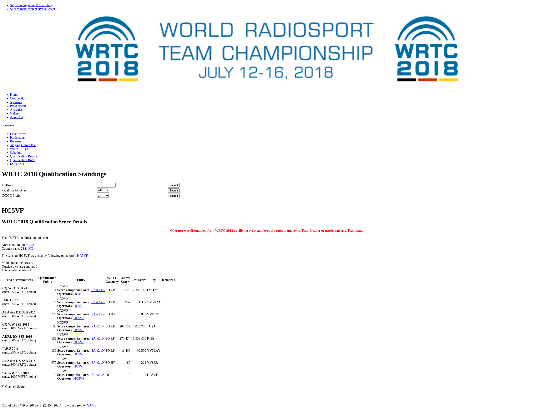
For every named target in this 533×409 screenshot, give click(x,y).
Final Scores (18, 134)
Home (14, 94)
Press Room (18, 106)
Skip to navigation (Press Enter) (31, 5)
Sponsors (16, 102)
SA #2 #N (98, 290)
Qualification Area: (14, 190)
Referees (15, 141)
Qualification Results (23, 156)
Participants (17, 137)
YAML (92, 405)
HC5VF (82, 255)
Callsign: (8, 185)
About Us (16, 117)
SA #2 (30, 245)
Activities (16, 109)
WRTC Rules (19, 149)
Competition (18, 98)
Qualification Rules (22, 160)
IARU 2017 (18, 164)
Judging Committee (23, 145)
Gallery (15, 113)
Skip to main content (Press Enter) (32, 9)
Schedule (16, 152)
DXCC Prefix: (11, 195)
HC (30, 248)
